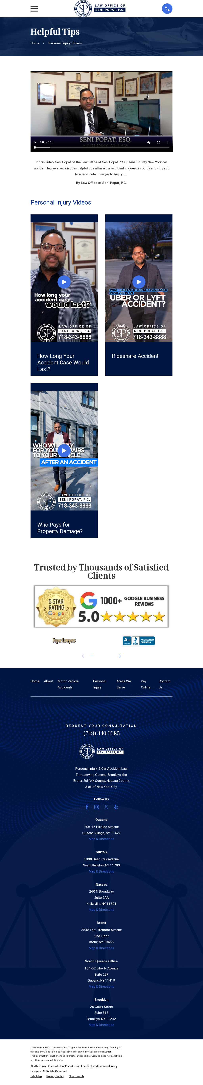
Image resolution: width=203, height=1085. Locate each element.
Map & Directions (101, 839)
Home (35, 681)
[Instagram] (96, 807)
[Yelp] (116, 807)
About (48, 681)
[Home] (99, 8)
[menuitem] (36, 1076)
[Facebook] (87, 807)
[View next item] (120, 656)
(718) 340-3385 (101, 733)
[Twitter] (106, 807)
